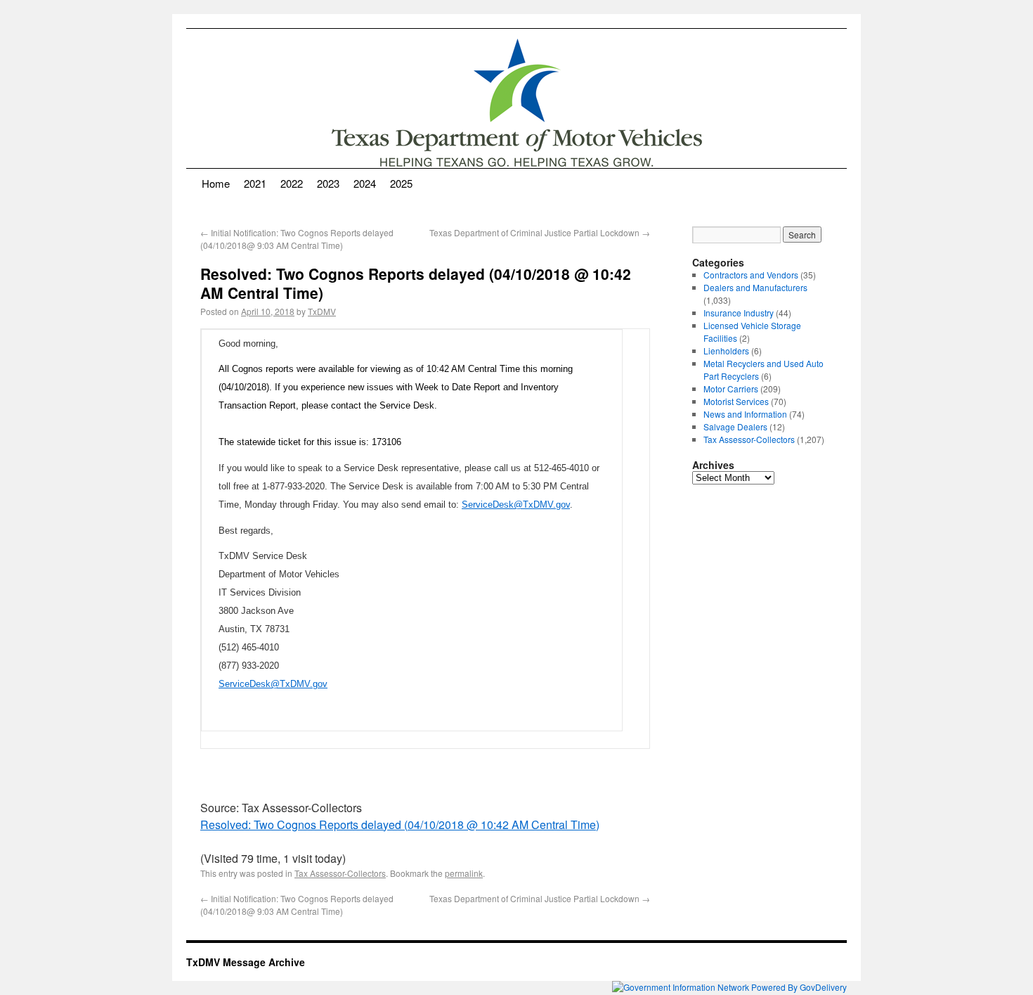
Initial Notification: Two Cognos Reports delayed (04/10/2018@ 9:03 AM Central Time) (297, 238)
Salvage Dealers (735, 426)
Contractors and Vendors (750, 275)
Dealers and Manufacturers (755, 287)
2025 (401, 183)
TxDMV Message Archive (245, 962)
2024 (364, 183)
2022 (291, 183)
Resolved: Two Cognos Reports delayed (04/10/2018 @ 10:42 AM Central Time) (399, 824)
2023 (328, 183)
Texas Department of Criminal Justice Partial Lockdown (539, 232)
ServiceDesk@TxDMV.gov (516, 504)
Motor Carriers (730, 388)
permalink (464, 873)
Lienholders (726, 351)
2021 (255, 183)
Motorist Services (736, 401)
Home (216, 183)
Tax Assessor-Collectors (340, 873)
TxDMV (322, 311)
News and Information (745, 414)
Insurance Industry (738, 313)
